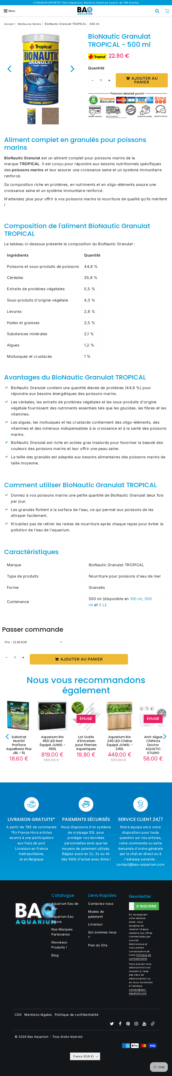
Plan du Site (97, 945)
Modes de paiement (96, 914)
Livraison (95, 924)
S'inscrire (146, 906)
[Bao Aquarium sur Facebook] (120, 1024)
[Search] (157, 10)
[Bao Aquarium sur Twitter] (112, 1024)
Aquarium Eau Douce (62, 919)
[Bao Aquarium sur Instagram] (136, 1024)
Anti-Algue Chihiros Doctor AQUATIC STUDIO (153, 745)
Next (73, 68)
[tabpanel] (31, 116)
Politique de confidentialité (77, 1015)
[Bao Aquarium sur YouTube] (144, 1024)
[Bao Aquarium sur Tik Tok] (153, 1024)
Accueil (9, 24)
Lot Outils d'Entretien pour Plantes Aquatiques (86, 743)
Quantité (96, 68)
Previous (9, 68)
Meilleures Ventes (29, 24)
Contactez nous (100, 904)
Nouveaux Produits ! (59, 944)
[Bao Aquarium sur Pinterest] (128, 1024)
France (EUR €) (83, 1056)
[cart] (167, 10)
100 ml (136, 599)
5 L (102, 605)
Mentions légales (38, 1015)
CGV (18, 1015)
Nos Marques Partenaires (62, 931)
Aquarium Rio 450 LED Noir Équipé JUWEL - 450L (52, 743)
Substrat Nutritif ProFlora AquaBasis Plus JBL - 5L (19, 745)
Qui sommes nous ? (102, 934)
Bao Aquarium (37, 1036)
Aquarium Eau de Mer (64, 906)
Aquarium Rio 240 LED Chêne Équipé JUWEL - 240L (120, 743)
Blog (55, 955)
